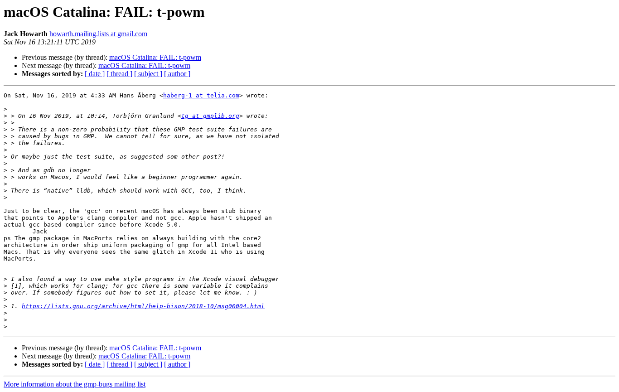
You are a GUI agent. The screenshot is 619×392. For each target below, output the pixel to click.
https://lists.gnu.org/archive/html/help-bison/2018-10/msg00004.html (143, 306)
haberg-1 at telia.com (201, 95)
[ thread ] (119, 73)
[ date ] (95, 73)
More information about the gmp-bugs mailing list (74, 384)
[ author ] (177, 73)
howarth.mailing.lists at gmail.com (98, 34)
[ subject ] (148, 73)
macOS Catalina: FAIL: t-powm (155, 57)
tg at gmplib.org (210, 115)
